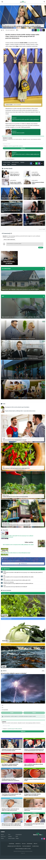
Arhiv (43, 670)
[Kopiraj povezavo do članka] (44, 30)
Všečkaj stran (24, 563)
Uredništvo (18, 843)
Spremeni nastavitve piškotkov (14, 846)
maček (4, 164)
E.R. (3, 30)
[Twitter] (35, 30)
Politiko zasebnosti (19, 146)
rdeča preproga (15, 162)
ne (2, 707)
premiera (22, 162)
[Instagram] (44, 839)
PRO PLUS (24, 843)
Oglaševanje (11, 843)
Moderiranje (29, 843)
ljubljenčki (13, 164)
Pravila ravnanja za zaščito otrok (23, 848)
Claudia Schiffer (6, 162)
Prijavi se (23, 148)
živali (8, 164)
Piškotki (35, 843)
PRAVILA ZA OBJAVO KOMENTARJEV (9, 239)
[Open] (6, 1)
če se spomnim (5, 709)
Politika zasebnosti (26, 846)
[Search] (44, 1)
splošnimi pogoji (12, 146)
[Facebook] (33, 30)
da (2, 705)
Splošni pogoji (35, 846)
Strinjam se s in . (13, 146)
